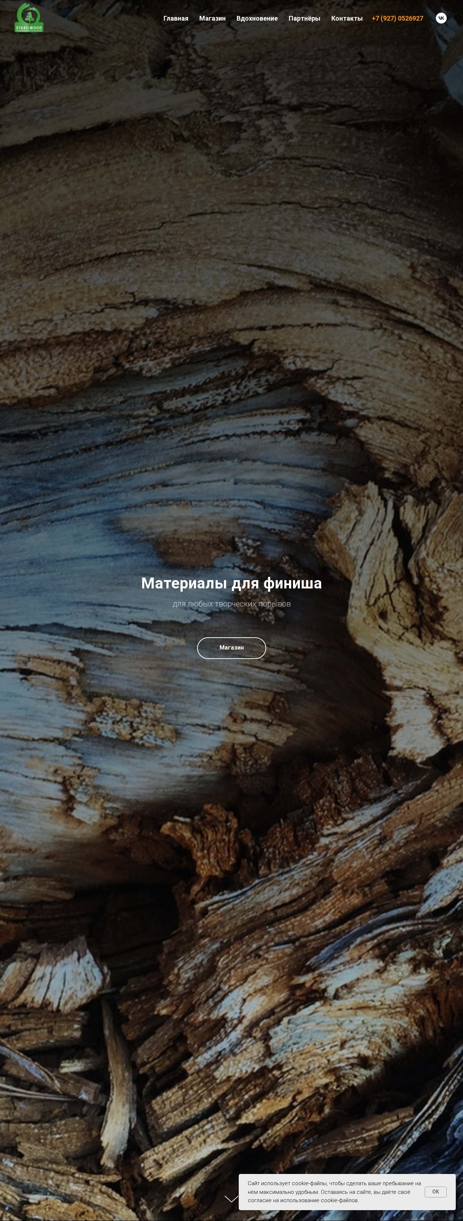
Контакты (347, 18)
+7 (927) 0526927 (397, 18)
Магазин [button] (212, 18)
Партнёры (304, 18)
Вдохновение (257, 18)
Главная (175, 18)
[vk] (441, 18)
